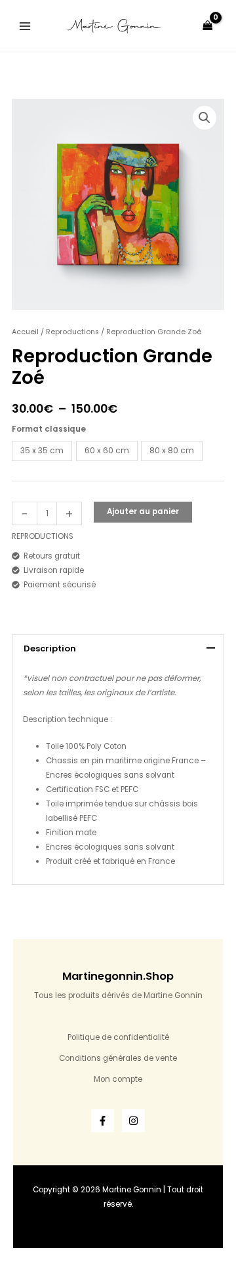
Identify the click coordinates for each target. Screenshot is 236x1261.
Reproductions (72, 332)
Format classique (49, 429)
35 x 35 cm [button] (42, 450)
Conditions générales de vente (118, 1058)
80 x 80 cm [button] (171, 450)
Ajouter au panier (143, 511)
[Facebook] (102, 1120)
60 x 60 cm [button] (107, 450)
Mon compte (118, 1079)
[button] (204, 118)
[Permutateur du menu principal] (25, 26)
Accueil (25, 332)
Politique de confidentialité (118, 1037)
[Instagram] (133, 1120)
